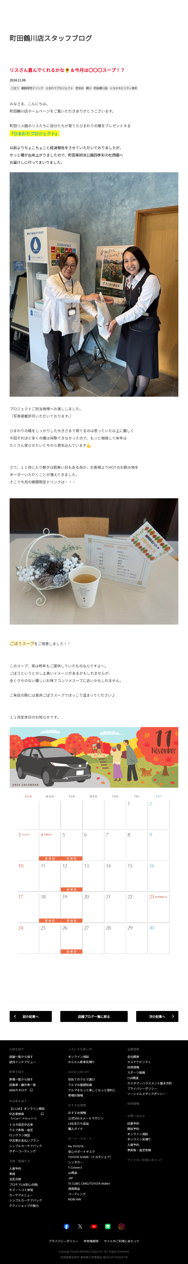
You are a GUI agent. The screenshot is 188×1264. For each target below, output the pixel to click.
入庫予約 (15, 1168)
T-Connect (75, 1167)
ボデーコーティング (22, 1151)
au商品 (72, 1172)
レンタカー (75, 1162)
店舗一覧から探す (21, 1056)
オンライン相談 (78, 1056)
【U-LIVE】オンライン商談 (27, 1108)
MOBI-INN (74, 1199)
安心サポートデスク (81, 1151)
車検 (12, 1174)
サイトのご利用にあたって (145, 1160)
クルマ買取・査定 (21, 1130)
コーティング (77, 1194)
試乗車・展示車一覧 (22, 1085)
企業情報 (133, 1049)
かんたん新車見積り (81, 1062)
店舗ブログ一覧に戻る (94, 1016)
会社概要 (133, 1056)
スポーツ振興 (136, 1072)
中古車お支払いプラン (24, 1140)
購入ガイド (75, 1129)
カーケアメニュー (21, 1195)
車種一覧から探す (21, 1079)
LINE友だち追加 (78, 1123)
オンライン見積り (139, 1139)
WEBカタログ (18, 1090)
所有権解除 (91, 1241)
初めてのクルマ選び (81, 1079)
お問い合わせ (136, 1116)
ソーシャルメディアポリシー (146, 1094)
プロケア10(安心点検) (23, 1184)
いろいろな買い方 (80, 1049)
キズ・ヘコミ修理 (21, 1190)
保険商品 (74, 1188)
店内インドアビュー (22, 1062)
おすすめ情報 (77, 1112)
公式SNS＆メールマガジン (86, 1118)
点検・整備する (19, 1161)
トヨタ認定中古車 (21, 1124)
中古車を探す (18, 1101)
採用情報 (133, 1067)
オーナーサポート (80, 1138)
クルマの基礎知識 (80, 1085)
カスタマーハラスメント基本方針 (149, 1083)
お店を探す (16, 1049)
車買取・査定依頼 (139, 1150)
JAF (70, 1178)
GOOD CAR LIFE (78, 1072)
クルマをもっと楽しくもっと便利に (92, 1090)
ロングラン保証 (19, 1135)
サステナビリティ (139, 1062)
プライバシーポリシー (142, 1088)
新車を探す (16, 1072)
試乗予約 (133, 1123)
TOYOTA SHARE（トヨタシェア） (90, 1157)
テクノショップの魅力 (24, 1205)
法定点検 (15, 1179)
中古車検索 (23, 1116)
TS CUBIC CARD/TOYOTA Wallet (89, 1183)
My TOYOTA (76, 1146)
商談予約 (133, 1129)
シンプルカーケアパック (25, 1146)
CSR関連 (133, 1078)
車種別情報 (75, 1095)
